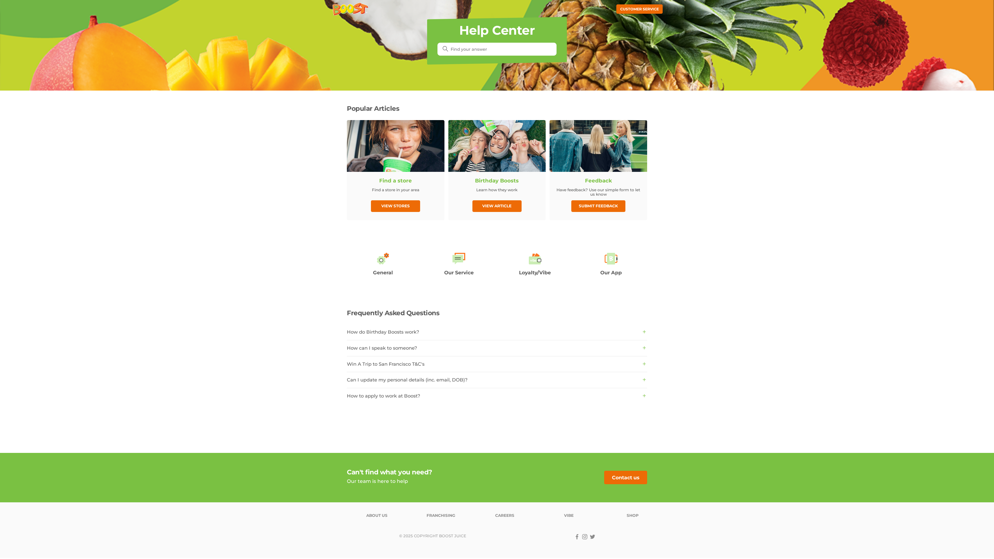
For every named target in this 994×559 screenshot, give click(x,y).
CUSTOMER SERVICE (639, 9)
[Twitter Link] (592, 537)
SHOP (633, 515)
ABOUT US (377, 515)
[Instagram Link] (584, 537)
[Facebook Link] (577, 537)
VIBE (569, 515)
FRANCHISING (441, 515)
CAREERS (504, 515)
